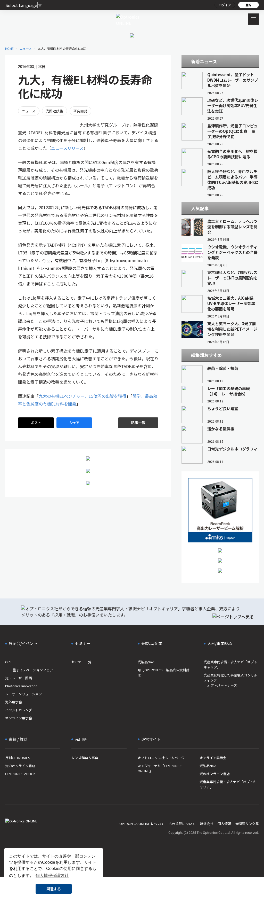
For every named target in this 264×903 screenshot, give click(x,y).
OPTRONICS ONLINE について (141, 823)
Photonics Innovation (21, 685)
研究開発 (80, 110)
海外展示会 (13, 701)
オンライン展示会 (18, 717)
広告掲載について (182, 823)
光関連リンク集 (247, 823)
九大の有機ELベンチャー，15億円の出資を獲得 (82, 396)
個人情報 (224, 823)
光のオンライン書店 (20, 765)
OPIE (8, 661)
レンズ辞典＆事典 (84, 757)
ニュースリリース (67, 148)
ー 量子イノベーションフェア (29, 669)
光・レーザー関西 (18, 677)
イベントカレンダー (20, 709)
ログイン (225, 5)
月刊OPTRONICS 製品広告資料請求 (163, 672)
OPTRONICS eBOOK (20, 773)
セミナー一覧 (81, 661)
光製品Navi (146, 661)
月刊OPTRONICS (17, 757)
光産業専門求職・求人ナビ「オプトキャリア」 (230, 664)
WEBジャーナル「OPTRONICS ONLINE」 (160, 768)
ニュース (29, 110)
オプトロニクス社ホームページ (161, 757)
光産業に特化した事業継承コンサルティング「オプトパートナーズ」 (230, 680)
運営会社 (206, 823)
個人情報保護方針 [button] (52, 875)
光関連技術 (54, 110)
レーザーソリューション (23, 693)
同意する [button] (53, 889)
